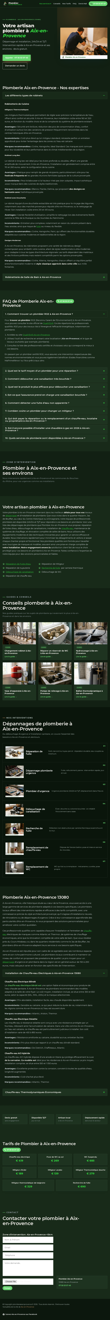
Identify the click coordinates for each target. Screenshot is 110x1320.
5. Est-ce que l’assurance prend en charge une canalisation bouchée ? (46, 395)
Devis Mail (83, 4)
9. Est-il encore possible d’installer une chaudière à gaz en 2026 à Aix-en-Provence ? (47, 429)
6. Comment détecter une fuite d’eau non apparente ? (37, 403)
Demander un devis (15, 66)
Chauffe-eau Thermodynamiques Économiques (33, 1092)
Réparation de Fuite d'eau (18, 564)
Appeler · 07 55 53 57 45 (16, 58)
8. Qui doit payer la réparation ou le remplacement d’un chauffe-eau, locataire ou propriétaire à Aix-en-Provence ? (51, 419)
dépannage (11, 515)
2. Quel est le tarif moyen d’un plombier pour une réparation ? (41, 370)
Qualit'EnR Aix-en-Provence (36, 335)
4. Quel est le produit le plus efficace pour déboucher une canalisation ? (47, 386)
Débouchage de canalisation (20, 572)
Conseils (56, 4)
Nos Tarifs (66, 4)
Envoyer (7, 1288)
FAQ (74, 4)
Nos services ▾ (45, 4)
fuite (38, 226)
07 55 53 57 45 (65, 301)
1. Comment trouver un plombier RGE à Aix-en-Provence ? (39, 314)
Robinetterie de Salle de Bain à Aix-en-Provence (33, 277)
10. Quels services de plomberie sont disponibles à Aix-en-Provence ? (45, 438)
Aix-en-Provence (27, 1307)
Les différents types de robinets (24, 95)
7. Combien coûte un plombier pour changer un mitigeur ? (39, 411)
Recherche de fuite (51, 568)
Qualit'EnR (48, 323)
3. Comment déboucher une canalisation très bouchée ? (38, 379)
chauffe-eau (67, 528)
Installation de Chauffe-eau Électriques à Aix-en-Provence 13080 (43, 973)
